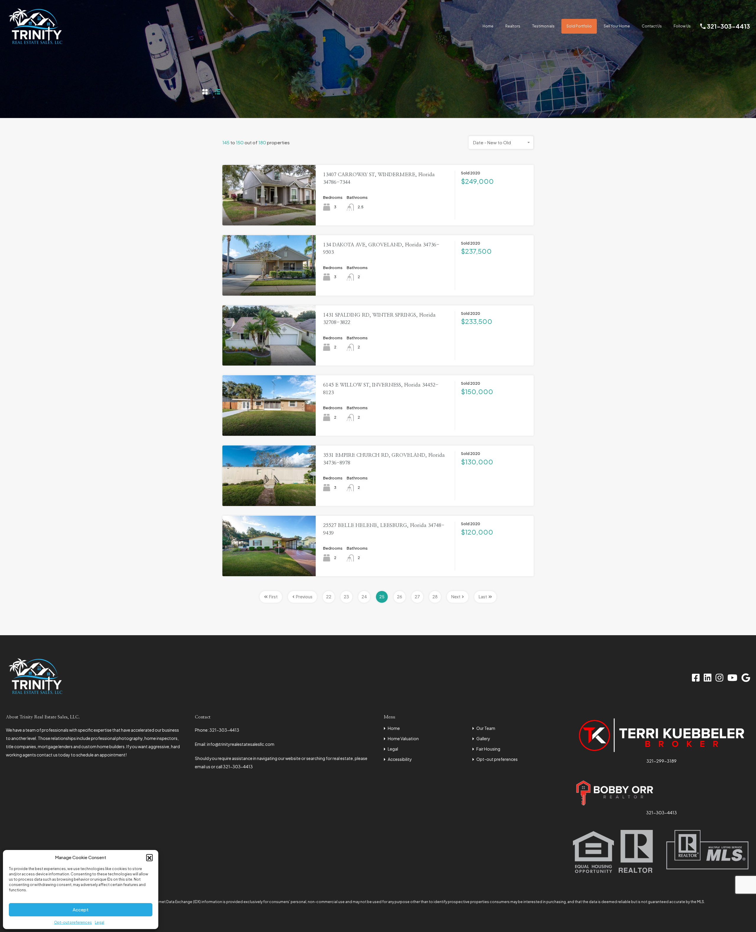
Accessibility (400, 759)
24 (364, 596)
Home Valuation (403, 738)
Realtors (512, 26)
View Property (269, 213)
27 (417, 596)
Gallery (483, 738)
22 (328, 596)
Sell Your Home (617, 26)
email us (203, 766)
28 (435, 596)
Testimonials (543, 26)
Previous (304, 596)
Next (455, 596)
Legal (99, 922)
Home (488, 26)
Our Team (485, 728)
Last (483, 596)
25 (381, 596)
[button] (149, 857)
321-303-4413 (728, 26)
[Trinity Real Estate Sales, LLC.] (35, 44)
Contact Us (652, 26)
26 (399, 596)
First (273, 596)
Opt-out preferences (73, 922)
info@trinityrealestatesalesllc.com (240, 744)
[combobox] (501, 142)
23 (346, 596)
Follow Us (682, 26)
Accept (81, 909)
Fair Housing (488, 749)
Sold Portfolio (579, 26)
